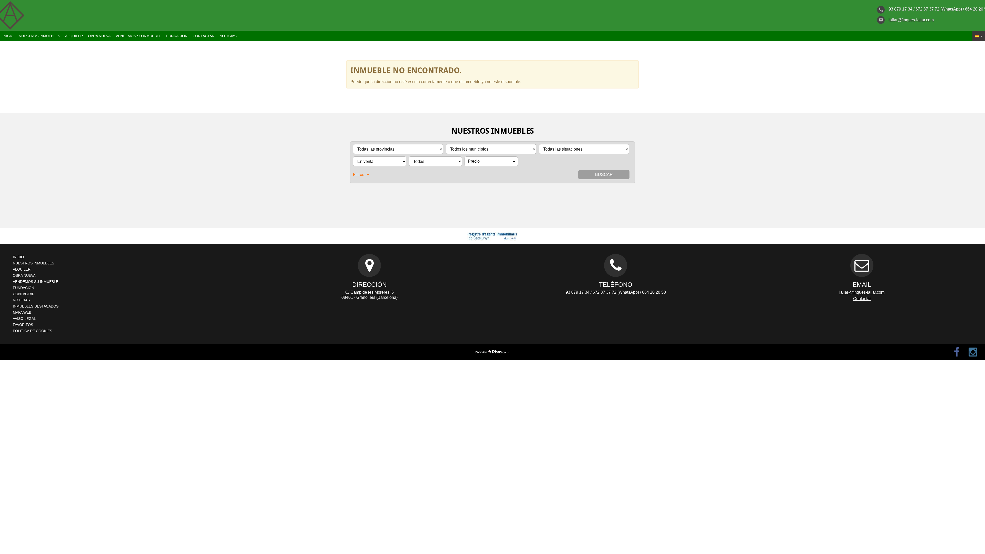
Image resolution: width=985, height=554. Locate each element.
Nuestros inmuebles (39, 36)
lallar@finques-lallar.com (861, 292)
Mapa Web (22, 312)
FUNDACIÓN (177, 36)
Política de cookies (32, 331)
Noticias (228, 36)
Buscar (604, 174)
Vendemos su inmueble (138, 36)
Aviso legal (24, 318)
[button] (978, 36)
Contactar (203, 36)
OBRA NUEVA (99, 36)
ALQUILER (74, 36)
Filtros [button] (358, 174)
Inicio (8, 36)
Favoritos (23, 325)
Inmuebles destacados (35, 306)
